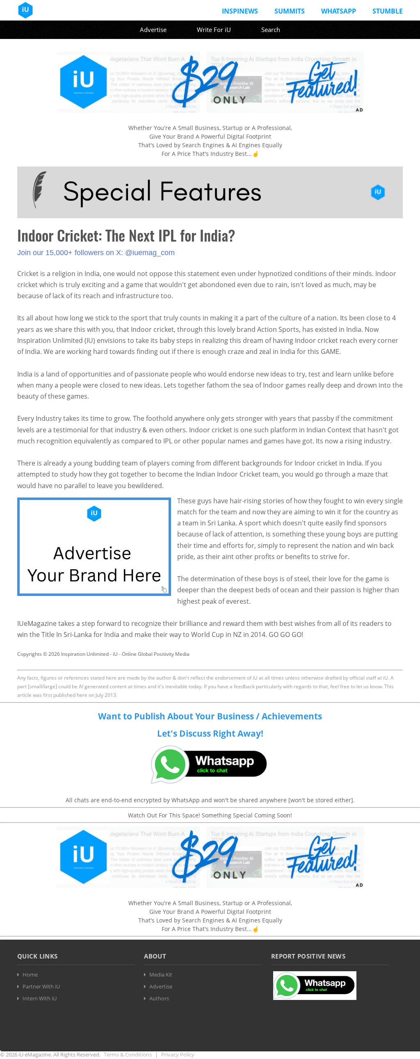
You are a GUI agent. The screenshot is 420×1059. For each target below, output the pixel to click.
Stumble (387, 11)
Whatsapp (338, 11)
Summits (289, 11)
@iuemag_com (150, 253)
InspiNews (240, 11)
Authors (159, 998)
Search (270, 29)
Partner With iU (41, 986)
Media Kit (160, 974)
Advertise (153, 29)
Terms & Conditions (128, 1054)
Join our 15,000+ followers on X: (71, 253)
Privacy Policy (177, 1054)
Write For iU (214, 29)
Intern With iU (40, 998)
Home (30, 974)
